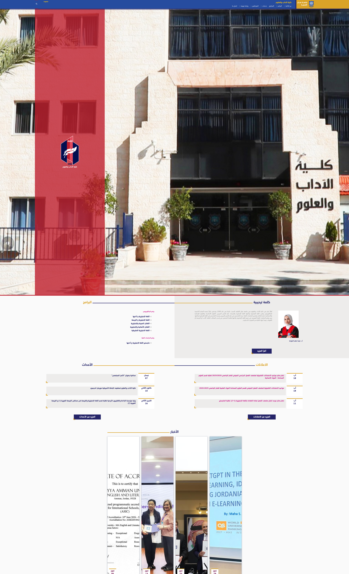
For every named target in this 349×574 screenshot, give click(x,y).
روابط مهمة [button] (244, 6)
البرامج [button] (279, 6)
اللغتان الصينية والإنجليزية (140, 323)
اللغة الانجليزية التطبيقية (141, 330)
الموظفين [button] (255, 6)
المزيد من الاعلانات (261, 417)
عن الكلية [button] (288, 6)
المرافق (271, 6)
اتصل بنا (234, 6)
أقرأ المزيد (261, 351)
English (46, 1)
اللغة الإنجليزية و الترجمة (141, 320)
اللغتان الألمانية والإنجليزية (140, 327)
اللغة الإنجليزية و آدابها (141, 316)
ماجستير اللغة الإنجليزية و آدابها (138, 343)
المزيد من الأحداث (87, 417)
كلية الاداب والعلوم (283, 2)
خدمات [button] (264, 6)
